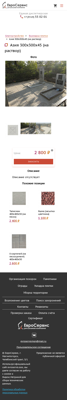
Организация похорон (22, 279)
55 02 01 (35, 17)
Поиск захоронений (48, 300)
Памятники (50, 279)
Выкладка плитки (38, 35)
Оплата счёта (46, 312)
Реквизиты (41, 306)
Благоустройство (14, 35)
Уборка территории (35, 292)
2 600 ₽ (14, 263)
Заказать (33, 161)
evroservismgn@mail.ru (33, 341)
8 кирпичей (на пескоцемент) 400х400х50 (17, 256)
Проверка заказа (21, 312)
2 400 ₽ (14, 221)
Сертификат (35, 318)
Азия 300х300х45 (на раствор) (25, 39)
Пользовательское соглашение (34, 347)
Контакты (22, 306)
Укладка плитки (43, 285)
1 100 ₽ (43, 218)
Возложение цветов (17, 300)
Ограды (22, 285)
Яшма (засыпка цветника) (46, 212)
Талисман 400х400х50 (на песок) (17, 214)
